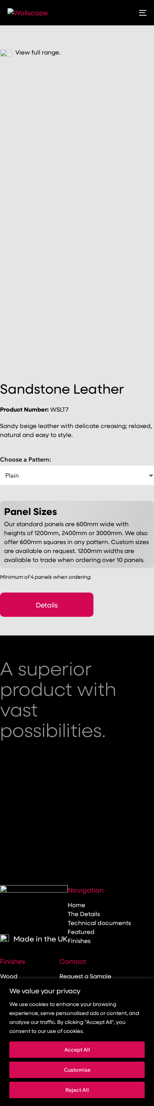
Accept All (77, 1049)
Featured (81, 931)
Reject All (77, 1090)
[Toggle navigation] (123, 12)
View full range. (36, 52)
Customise (77, 1069)
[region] (77, 1042)
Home (76, 905)
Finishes (79, 940)
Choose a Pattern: (25, 459)
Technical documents (99, 923)
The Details (84, 914)
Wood (9, 976)
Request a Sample (85, 976)
